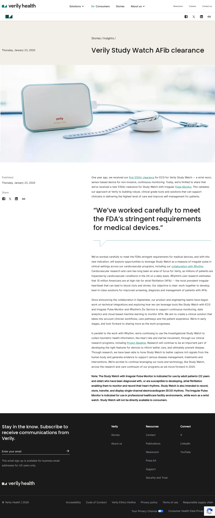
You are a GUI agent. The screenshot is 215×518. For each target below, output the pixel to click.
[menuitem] (77, 6)
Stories (96, 38)
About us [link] (136, 6)
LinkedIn (185, 443)
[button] (209, 17)
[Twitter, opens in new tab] (194, 17)
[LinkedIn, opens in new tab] (201, 17)
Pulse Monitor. (183, 186)
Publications (153, 443)
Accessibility (73, 502)
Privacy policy (149, 502)
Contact (151, 434)
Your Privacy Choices (144, 511)
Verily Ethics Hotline (124, 502)
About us (116, 443)
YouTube (185, 452)
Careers (192, 6)
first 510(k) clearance (141, 177)
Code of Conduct (96, 502)
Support (151, 469)
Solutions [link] (75, 6)
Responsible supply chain (198, 502)
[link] (100, 6)
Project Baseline (136, 342)
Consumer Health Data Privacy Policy (190, 511)
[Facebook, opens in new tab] (186, 17)
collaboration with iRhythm (187, 266)
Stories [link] (120, 6)
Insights (108, 38)
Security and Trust (157, 477)
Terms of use (170, 502)
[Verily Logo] (19, 6)
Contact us (207, 6)
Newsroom (178, 6)
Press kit (151, 460)
